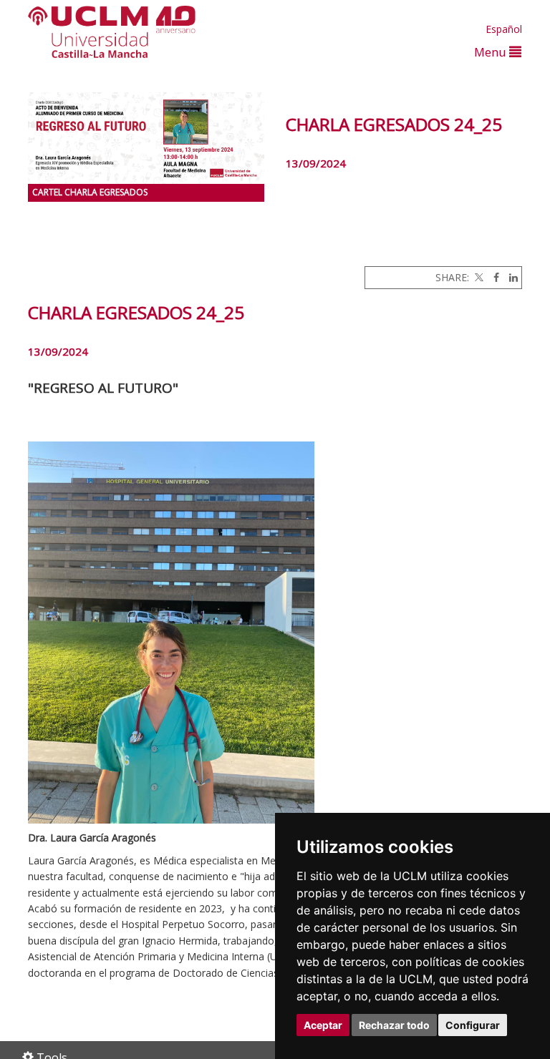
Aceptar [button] (323, 1025)
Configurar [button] (472, 1025)
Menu (491, 52)
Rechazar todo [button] (394, 1025)
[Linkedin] (510, 277)
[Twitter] (477, 277)
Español (504, 29)
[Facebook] (492, 277)
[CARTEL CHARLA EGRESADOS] (146, 138)
